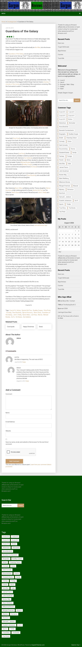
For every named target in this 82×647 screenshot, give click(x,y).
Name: (8, 412)
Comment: (9, 394)
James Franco (63, 167)
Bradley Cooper (27, 164)
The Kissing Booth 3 (69, 304)
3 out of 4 (13, 310)
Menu (3, 13)
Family (74, 152)
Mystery (61, 189)
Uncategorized (11, 21)
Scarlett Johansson (65, 200)
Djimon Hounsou (27, 312)
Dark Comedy (63, 145)
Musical (75, 186)
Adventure (62, 123)
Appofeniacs (62, 51)
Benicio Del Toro (38, 190)
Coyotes (60, 54)
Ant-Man (37, 47)
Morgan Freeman (64, 186)
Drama (73, 149)
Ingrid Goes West (66, 312)
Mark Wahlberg (64, 178)
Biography (62, 134)
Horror (69, 160)
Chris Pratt (16, 138)
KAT (59, 316)
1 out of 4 (71, 112)
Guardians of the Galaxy (16, 54)
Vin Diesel (34, 167)
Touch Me (61, 58)
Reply (24, 362)
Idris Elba (62, 163)
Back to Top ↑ (76, 645)
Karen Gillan (18, 188)
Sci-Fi (12, 317)
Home (3, 21)
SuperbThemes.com (38, 645)
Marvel (40, 315)
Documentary (63, 149)
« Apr (59, 252)
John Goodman (64, 171)
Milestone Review (64, 182)
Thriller (68, 204)
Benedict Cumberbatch (66, 130)
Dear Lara (61, 43)
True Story (62, 208)
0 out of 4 (62, 112)
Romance (70, 189)
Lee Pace (22, 153)
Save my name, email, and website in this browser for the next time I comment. (27, 443)
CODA (66, 308)
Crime (69, 141)
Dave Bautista (31, 175)
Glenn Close (15, 192)
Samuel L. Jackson (65, 197)
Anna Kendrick (63, 126)
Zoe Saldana (28, 158)
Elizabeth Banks (64, 152)
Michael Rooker (25, 162)
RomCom (62, 193)
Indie (69, 163)
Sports (61, 204)
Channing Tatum (71, 138)
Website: (8, 431)
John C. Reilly (42, 192)
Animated (72, 123)
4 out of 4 (62, 119)
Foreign (69, 156)
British (61, 138)
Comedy (8, 312)
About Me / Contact (68, 301)
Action (19, 310)
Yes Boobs (72, 208)
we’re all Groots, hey (40, 225)
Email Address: (10, 422)
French (61, 160)
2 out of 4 (62, 115)
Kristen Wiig (62, 175)
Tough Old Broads (63, 47)
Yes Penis (62, 211)
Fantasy (61, 156)
